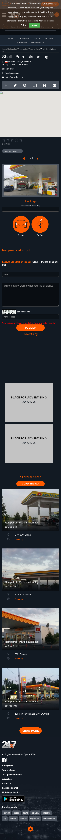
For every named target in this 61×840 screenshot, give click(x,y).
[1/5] (3, 140)
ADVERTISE (22, 42)
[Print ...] (44, 85)
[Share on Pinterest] (24, 85)
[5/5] (20, 140)
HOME (10, 38)
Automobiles (23, 49)
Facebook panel (10, 787)
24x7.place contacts (12, 774)
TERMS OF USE (37, 42)
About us (6, 783)
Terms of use (8, 769)
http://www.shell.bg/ (14, 77)
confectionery (49, 818)
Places (36, 38)
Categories (12, 49)
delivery (35, 812)
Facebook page (12, 72)
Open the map (31, 483)
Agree (34, 25)
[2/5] (8, 140)
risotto (16, 812)
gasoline (46, 812)
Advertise (7, 778)
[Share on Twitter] (15, 85)
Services (48, 38)
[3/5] (12, 140)
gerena (7, 812)
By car (21, 234)
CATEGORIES (23, 38)
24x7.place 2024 (27, 754)
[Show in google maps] (34, 85)
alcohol (23, 818)
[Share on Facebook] (6, 85)
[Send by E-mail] (54, 85)
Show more (30, 731)
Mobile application (11, 792)
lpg (5, 818)
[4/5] (16, 140)
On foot (40, 234)
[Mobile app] (13, 798)
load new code (23, 311)
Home (4, 49)
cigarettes (34, 818)
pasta (25, 812)
